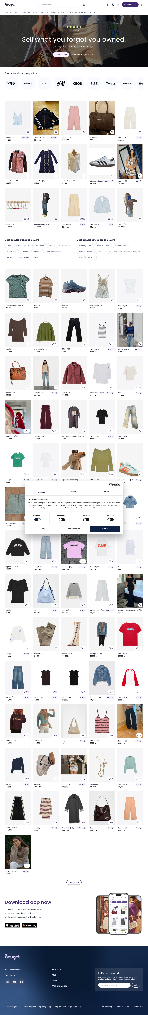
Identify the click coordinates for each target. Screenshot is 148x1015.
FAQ (54, 975)
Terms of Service (122, 1007)
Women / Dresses (85, 252)
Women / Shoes (103, 246)
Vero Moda (37, 252)
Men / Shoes (102, 252)
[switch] (62, 519)
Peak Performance (54, 252)
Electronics (44, 12)
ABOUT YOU (107, 181)
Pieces (9, 257)
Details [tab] (74, 492)
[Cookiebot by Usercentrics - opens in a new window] (110, 484)
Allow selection (74, 529)
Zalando (108, 393)
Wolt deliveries (59, 985)
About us (56, 969)
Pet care (92, 12)
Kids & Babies (25, 12)
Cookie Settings (106, 1007)
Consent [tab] (41, 492)
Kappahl (25, 252)
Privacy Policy (138, 1007)
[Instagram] (7, 982)
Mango (109, 697)
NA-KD (137, 349)
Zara (137, 137)
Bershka (24, 137)
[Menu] (113, 4)
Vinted (53, 137)
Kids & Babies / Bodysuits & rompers (126, 252)
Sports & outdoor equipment (76, 12)
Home (35, 12)
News (54, 980)
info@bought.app (44, 1006)
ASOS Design (11, 252)
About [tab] (106, 492)
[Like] (28, 132)
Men (16, 12)
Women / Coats (121, 246)
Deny (43, 529)
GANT (9, 246)
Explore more (74, 882)
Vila (29, 246)
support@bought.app (72, 1006)
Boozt (137, 480)
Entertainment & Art (57, 12)
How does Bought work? (82, 54)
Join (135, 985)
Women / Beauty (85, 246)
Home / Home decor (86, 257)
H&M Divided (62, 246)
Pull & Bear (40, 246)
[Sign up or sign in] (118, 4)
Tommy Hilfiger (23, 257)
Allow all (105, 529)
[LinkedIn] (14, 982)
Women (8, 12)
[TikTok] (21, 982)
